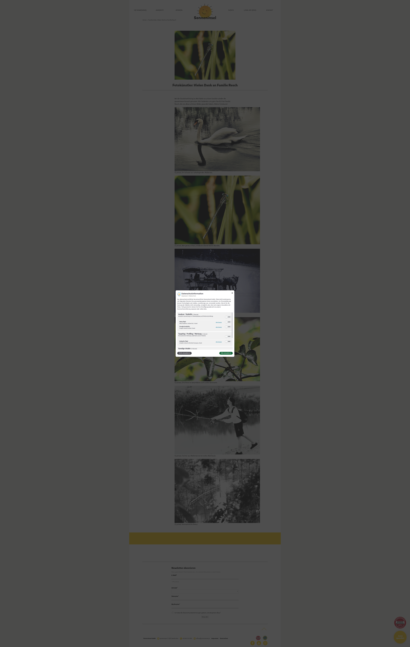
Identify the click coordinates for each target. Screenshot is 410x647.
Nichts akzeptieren (184, 353)
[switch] (228, 317)
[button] (226, 317)
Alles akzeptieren (226, 353)
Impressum (185, 296)
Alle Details (219, 322)
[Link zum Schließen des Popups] (232, 293)
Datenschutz (192, 296)
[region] (205, 331)
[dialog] (205, 323)
